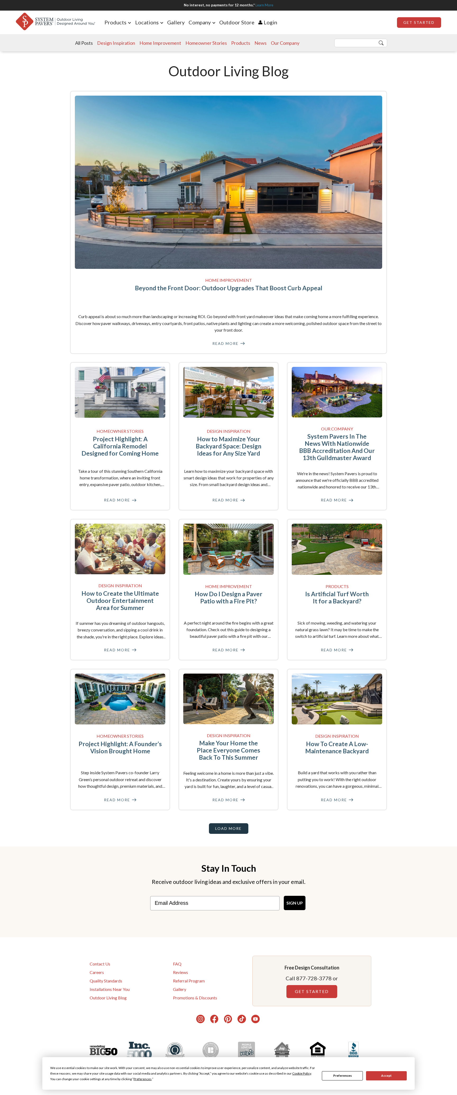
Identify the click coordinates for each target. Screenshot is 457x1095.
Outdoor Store (236, 22)
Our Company (285, 43)
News (260, 43)
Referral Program (189, 980)
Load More (228, 828)
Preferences (342, 1076)
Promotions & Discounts (195, 997)
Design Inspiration (116, 43)
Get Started (419, 22)
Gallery (176, 22)
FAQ (177, 963)
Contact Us (100, 963)
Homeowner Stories (206, 43)
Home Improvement (160, 43)
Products (240, 43)
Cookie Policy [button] (301, 1073)
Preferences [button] (143, 1079)
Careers (97, 972)
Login (270, 22)
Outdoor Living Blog (108, 997)
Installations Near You (110, 989)
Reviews (180, 972)
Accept (386, 1076)
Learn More (264, 5)
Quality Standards (106, 980)
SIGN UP (294, 902)
